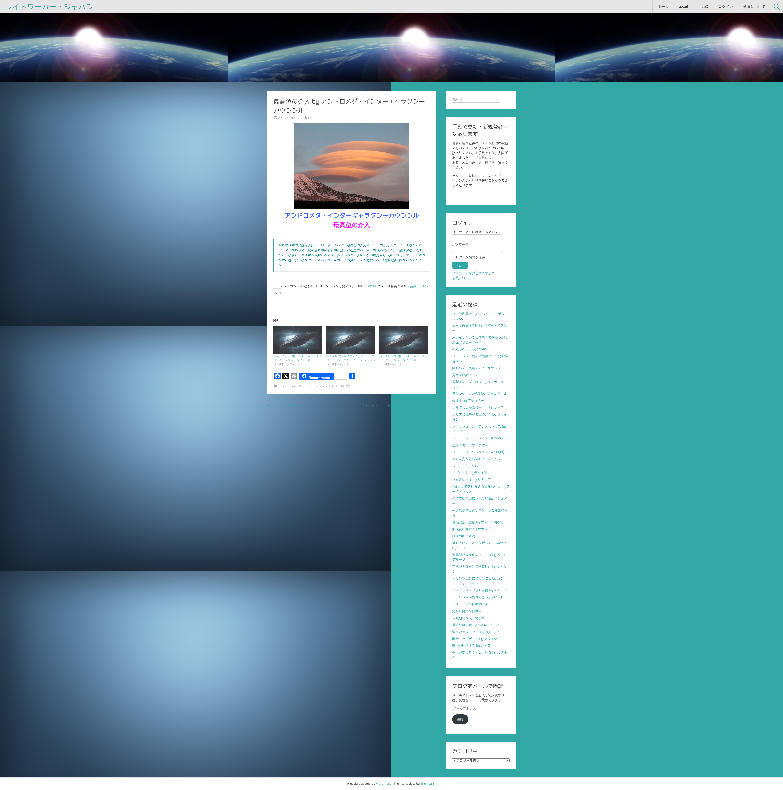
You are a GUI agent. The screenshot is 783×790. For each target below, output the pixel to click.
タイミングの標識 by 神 (469, 604)
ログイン (725, 6)
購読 (460, 719)
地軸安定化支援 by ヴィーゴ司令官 (478, 522)
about (683, 6)
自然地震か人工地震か (468, 618)
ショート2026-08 (465, 465)
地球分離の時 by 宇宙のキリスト (476, 624)
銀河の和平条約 (463, 536)
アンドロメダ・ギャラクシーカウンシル (304, 386)
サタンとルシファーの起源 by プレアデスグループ (397, 405)
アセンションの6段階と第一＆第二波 (479, 393)
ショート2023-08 (283, 405)
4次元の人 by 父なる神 (469, 349)
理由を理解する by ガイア (471, 645)
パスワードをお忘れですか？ (473, 273)
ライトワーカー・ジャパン (49, 6)
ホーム (663, 6)
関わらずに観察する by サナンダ (476, 368)
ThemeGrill (428, 783)
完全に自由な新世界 (467, 611)
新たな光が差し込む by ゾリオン (476, 459)
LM (310, 117)
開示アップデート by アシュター (476, 638)
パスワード (460, 244)
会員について (754, 6)
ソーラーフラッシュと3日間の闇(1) (478, 452)
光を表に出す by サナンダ (471, 479)
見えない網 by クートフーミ (473, 375)
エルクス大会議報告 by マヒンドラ (478, 407)
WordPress (384, 783)
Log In (371, 286)
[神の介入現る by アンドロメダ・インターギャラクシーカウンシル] (297, 340)
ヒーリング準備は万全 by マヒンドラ (479, 597)
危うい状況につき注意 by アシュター (479, 631)
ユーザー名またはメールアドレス (476, 232)
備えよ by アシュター (468, 400)
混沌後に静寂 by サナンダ (471, 529)
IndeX (703, 6)
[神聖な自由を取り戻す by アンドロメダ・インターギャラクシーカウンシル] (350, 340)
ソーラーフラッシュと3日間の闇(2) (478, 438)
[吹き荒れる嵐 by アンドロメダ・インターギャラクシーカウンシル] (403, 340)
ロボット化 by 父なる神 (469, 472)
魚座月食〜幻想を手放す (470, 445)
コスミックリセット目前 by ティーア (479, 590)
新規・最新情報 (342, 386)
